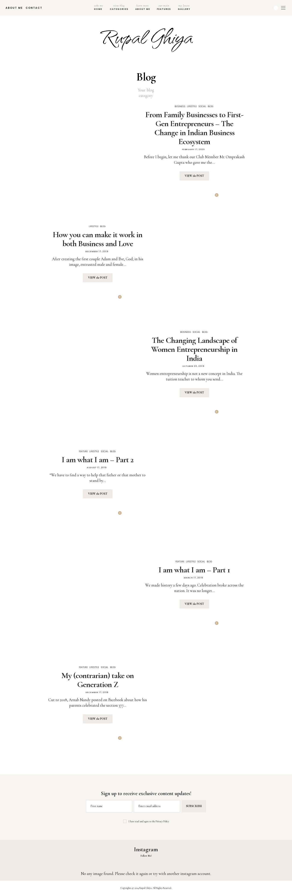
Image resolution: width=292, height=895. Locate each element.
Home (98, 7)
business (180, 106)
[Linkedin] (265, 8)
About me (14, 8)
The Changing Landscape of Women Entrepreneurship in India (194, 349)
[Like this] (214, 197)
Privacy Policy (162, 821)
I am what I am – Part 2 (98, 460)
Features (164, 7)
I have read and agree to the (149, 821)
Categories (119, 7)
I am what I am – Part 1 (194, 570)
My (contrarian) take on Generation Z (97, 680)
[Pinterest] (193, 197)
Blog (210, 106)
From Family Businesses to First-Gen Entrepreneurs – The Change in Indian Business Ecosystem (194, 128)
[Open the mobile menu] (283, 7)
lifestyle (192, 106)
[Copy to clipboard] (203, 197)
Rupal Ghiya (146, 36)
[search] (198, 8)
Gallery (184, 7)
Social (202, 106)
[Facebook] (260, 8)
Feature (83, 451)
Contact (34, 8)
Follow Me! (146, 855)
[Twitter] (184, 197)
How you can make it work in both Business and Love (97, 239)
